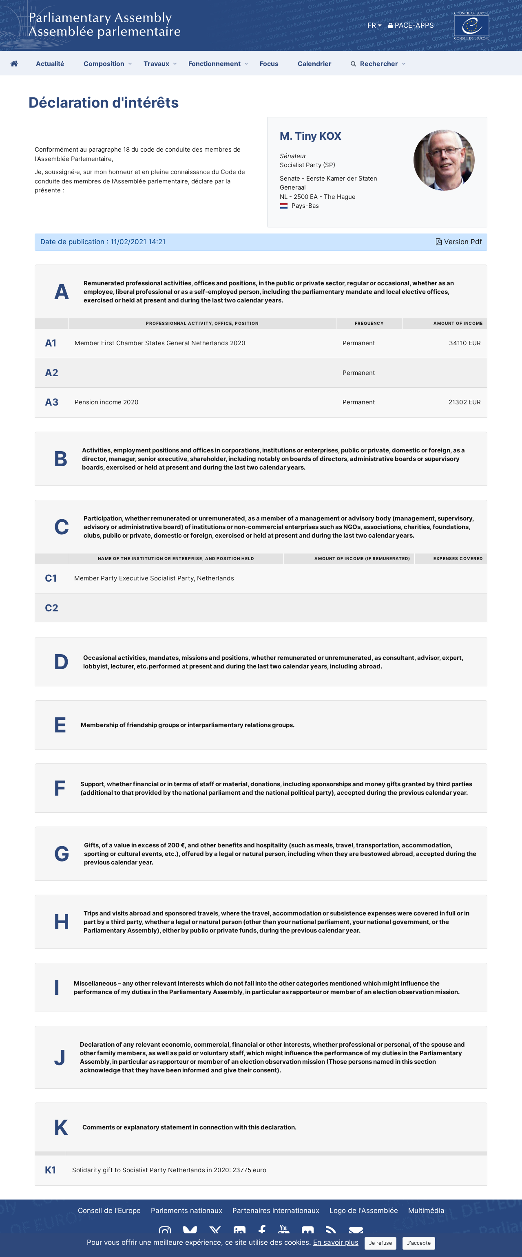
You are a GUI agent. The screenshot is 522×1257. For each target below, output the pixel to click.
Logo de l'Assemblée (364, 1210)
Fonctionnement (214, 64)
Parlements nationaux (186, 1210)
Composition (104, 64)
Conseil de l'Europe (109, 1210)
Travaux (156, 64)
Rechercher (379, 64)
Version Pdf (463, 242)
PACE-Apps (414, 25)
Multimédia (426, 1210)
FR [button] (371, 25)
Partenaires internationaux (275, 1210)
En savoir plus (335, 1242)
